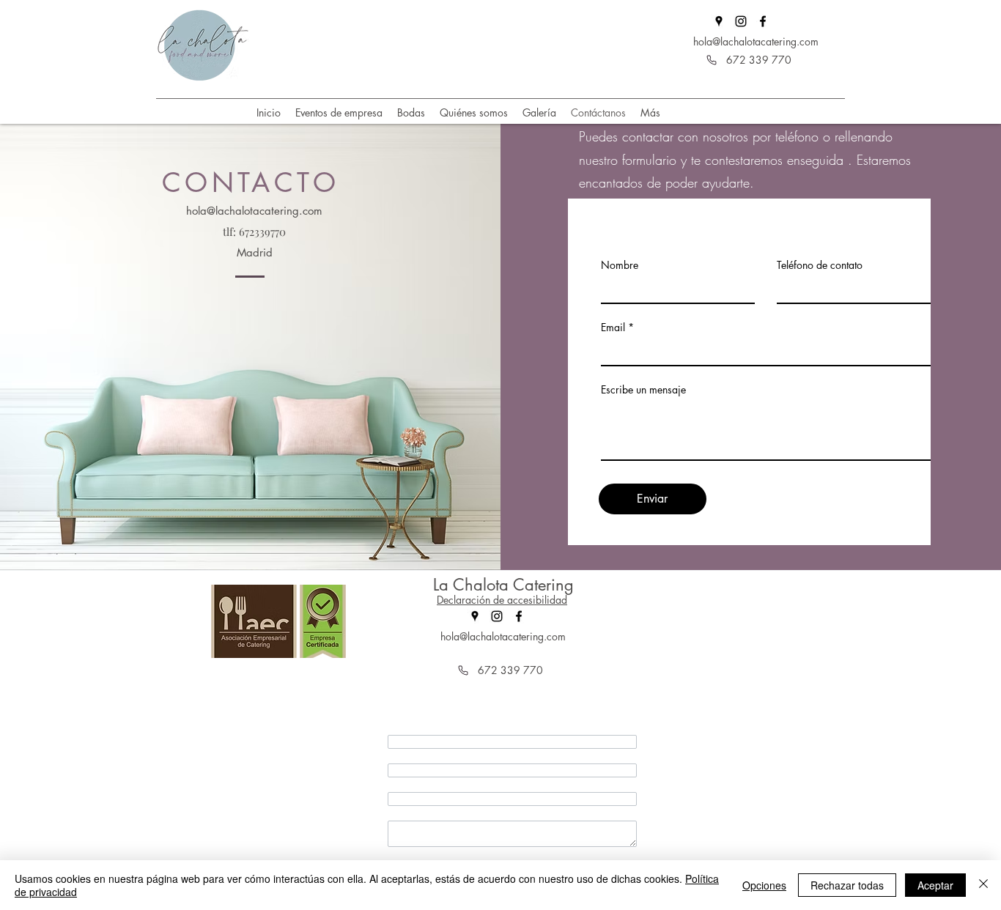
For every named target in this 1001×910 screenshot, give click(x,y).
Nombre (619, 265)
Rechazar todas (847, 885)
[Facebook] (763, 21)
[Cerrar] (983, 885)
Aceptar (935, 885)
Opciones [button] (764, 885)
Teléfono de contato (820, 265)
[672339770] (711, 60)
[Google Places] (719, 21)
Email (613, 327)
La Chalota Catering (503, 584)
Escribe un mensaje (643, 390)
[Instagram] (741, 21)
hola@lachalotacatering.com (756, 41)
